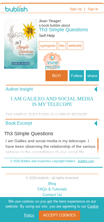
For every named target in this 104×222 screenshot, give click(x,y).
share (92, 75)
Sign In (93, 9)
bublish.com (86, 161)
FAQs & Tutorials (52, 189)
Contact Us (52, 194)
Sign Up (76, 9)
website (75, 45)
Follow (76, 75)
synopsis (47, 45)
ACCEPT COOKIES (59, 215)
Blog (52, 183)
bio (62, 45)
